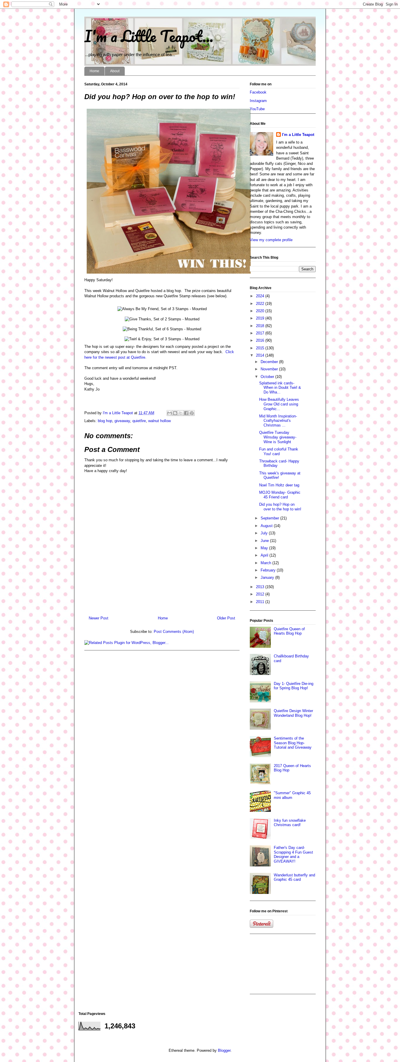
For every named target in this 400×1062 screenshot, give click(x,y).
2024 (260, 296)
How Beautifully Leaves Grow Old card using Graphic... (279, 404)
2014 (260, 355)
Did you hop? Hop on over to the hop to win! (280, 506)
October (268, 376)
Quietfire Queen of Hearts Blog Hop (289, 631)
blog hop (105, 421)
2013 (260, 587)
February (269, 570)
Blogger (224, 1050)
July (265, 533)
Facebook (258, 92)
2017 (260, 333)
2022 (260, 303)
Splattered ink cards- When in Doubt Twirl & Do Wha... (280, 387)
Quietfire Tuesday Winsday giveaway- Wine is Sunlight (277, 437)
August (267, 526)
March (266, 563)
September (270, 518)
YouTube (257, 109)
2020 (260, 311)
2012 (260, 594)
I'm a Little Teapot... (148, 36)
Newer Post (98, 618)
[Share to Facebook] (186, 413)
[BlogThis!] (175, 413)
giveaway (122, 421)
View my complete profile (271, 240)
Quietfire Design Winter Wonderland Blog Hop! (293, 713)
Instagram (258, 101)
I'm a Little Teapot (298, 134)
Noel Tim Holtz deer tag (279, 485)
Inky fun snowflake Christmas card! (290, 822)
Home (94, 71)
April (265, 555)
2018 (260, 326)
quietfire (139, 421)
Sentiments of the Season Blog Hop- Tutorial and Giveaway (293, 743)
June (265, 540)
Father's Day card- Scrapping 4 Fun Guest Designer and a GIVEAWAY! (293, 854)
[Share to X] (181, 413)
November (270, 369)
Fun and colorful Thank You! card (278, 451)
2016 (260, 340)
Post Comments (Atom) (174, 631)
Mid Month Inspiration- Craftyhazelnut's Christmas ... (278, 420)
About (114, 71)
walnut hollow (159, 421)
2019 (260, 318)
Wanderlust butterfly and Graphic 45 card (294, 877)
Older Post (226, 618)
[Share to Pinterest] (192, 413)
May (265, 548)
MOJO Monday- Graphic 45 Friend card (279, 494)
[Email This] (169, 413)
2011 (260, 602)
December (270, 362)
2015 (260, 348)
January (268, 577)
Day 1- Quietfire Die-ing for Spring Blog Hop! (293, 685)
